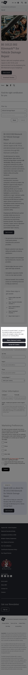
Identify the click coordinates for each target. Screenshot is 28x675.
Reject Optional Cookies (14, 340)
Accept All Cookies (14, 344)
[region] (14, 337)
